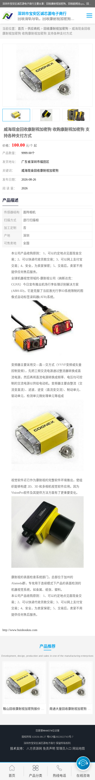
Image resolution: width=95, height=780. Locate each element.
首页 (21, 28)
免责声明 (49, 748)
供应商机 (34, 28)
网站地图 (78, 748)
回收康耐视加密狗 (56, 28)
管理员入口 (64, 748)
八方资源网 (34, 748)
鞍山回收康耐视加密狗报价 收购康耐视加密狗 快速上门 (41, 708)
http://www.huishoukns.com (19, 630)
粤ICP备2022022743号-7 (60, 736)
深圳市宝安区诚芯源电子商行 (39, 743)
